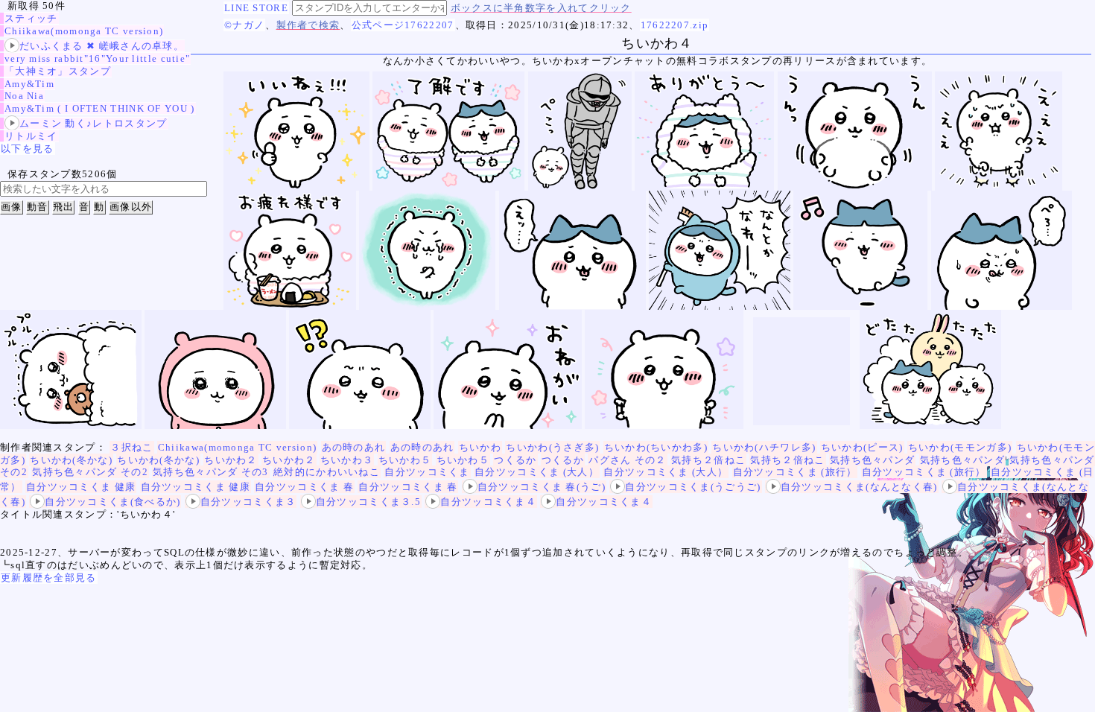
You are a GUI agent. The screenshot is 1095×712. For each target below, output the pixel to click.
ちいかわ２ (231, 459)
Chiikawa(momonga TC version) (83, 30)
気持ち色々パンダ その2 (90, 471)
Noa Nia (24, 95)
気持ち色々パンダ (872, 459)
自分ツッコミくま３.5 (368, 501)
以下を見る (27, 148)
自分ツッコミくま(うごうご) (693, 486)
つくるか (515, 459)
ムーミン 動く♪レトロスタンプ (93, 123)
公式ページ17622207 (403, 25)
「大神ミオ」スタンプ (57, 71)
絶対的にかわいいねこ (326, 471)
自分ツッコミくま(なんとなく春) (859, 486)
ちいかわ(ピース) (862, 447)
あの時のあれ (354, 447)
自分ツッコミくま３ (248, 501)
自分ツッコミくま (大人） (537, 471)
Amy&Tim (29, 83)
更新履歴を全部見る (49, 577)
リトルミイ (31, 136)
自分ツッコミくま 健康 (81, 486)
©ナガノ (244, 25)
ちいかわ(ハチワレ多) (764, 447)
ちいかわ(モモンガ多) (960, 447)
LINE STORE (256, 7)
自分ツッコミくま (426, 471)
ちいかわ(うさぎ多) (552, 447)
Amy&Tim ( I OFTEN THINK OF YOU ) (99, 108)
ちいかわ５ (405, 459)
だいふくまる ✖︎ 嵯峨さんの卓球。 (101, 45)
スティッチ (31, 18)
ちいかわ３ (347, 459)
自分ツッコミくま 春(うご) (541, 486)
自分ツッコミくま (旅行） (795, 471)
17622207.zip (675, 25)
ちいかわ (480, 447)
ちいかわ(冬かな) (71, 459)
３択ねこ (131, 447)
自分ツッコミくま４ (488, 501)
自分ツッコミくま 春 (304, 486)
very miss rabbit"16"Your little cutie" (97, 58)
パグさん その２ (627, 459)
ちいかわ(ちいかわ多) (656, 447)
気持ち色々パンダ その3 (211, 471)
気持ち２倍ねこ (708, 459)
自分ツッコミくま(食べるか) (112, 501)
